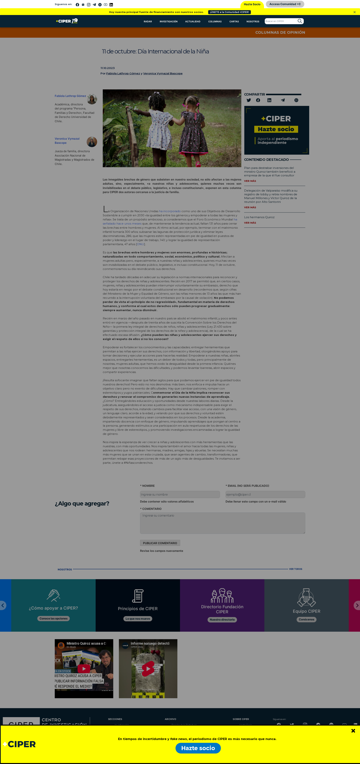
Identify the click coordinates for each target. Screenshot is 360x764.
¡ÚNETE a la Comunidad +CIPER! (229, 12)
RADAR (148, 21)
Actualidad (192, 21)
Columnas (215, 21)
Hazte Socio (252, 4)
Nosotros (253, 21)
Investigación (169, 21)
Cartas (234, 21)
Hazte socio (198, 748)
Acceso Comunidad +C (285, 4)
